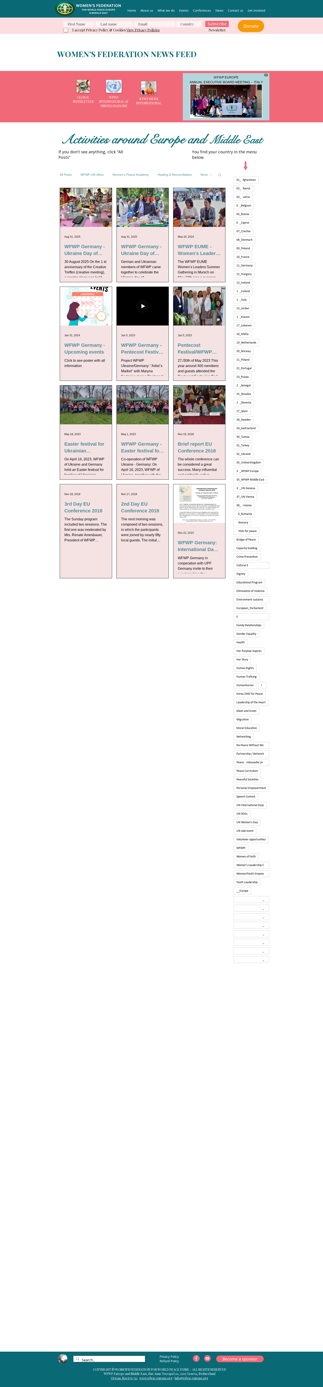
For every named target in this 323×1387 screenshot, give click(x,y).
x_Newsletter (252, 925)
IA (262, 685)
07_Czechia (243, 231)
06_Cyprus (242, 222)
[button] (226, 96)
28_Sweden (243, 419)
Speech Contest (245, 796)
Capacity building (246, 548)
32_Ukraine (243, 454)
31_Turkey (242, 445)
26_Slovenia (243, 402)
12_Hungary (244, 274)
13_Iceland (243, 282)
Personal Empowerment (251, 788)
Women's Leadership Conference (252, 865)
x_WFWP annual (252, 959)
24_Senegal (243, 385)
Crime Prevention (247, 557)
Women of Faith (246, 856)
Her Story (242, 659)
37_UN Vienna (245, 497)
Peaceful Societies (247, 779)
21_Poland (242, 360)
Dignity (240, 574)
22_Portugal (244, 368)
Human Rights (245, 668)
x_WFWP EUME (252, 951)
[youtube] (207, 1358)
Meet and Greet (246, 711)
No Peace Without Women (252, 745)
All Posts (66, 174)
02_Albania (243, 188)
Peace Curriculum (247, 771)
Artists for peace (246, 531)
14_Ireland (243, 291)
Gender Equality (246, 634)
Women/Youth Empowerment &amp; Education (252, 873)
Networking (243, 736)
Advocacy (242, 522)
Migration (242, 719)
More (204, 174)
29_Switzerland (246, 428)
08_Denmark (244, 240)
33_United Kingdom (248, 462)
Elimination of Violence (250, 591)
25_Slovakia (243, 394)
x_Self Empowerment (252, 933)
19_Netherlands (246, 342)
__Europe (242, 891)
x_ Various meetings (252, 899)
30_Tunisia (242, 437)
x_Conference (252, 916)
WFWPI (240, 848)
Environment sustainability (252, 599)
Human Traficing (246, 676)
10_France (242, 257)
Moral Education (246, 728)
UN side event (245, 831)
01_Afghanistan (246, 180)
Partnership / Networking (252, 754)
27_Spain (242, 411)
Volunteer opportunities (251, 839)
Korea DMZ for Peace (249, 694)
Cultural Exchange (252, 565)
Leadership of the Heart (251, 702)
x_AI (251, 908)
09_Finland (243, 248)
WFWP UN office (92, 174)
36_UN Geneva (245, 488)
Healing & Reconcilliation (175, 174)
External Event (252, 616)
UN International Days (250, 805)
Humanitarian (245, 685)
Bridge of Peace (246, 539)
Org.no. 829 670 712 (124, 1378)
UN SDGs (241, 814)
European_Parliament (249, 608)
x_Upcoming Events (252, 942)
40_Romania (244, 514)
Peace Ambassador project (252, 762)
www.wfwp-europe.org (155, 1378)
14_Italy (241, 300)
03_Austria (243, 197)
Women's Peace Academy (131, 174)
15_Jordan (242, 308)
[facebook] (196, 1358)
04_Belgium (243, 205)
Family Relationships (248, 625)
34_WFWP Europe (247, 471)
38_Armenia (244, 505)
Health (240, 642)
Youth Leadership (247, 882)
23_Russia (242, 377)
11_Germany (244, 265)
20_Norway (243, 351)
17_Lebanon (244, 325)
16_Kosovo (243, 317)
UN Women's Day (247, 822)
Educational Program (249, 582)
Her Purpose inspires (248, 651)
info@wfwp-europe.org (191, 1378)
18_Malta (242, 334)
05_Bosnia (242, 214)
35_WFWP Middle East (250, 479)
